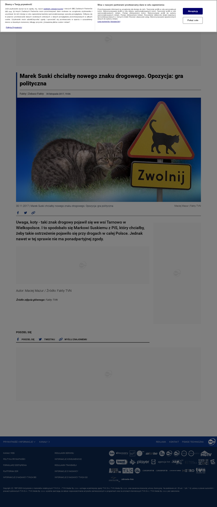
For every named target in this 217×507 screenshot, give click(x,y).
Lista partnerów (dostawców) (109, 21)
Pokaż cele (192, 20)
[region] (108, 16)
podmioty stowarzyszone (53, 9)
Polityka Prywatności (14, 27)
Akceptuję (193, 11)
